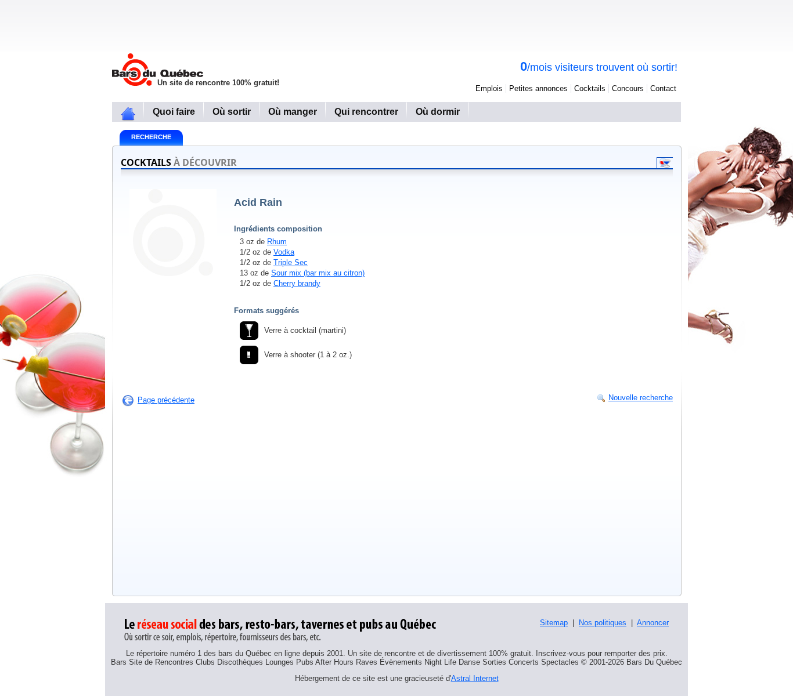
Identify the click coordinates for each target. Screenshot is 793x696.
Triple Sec (290, 262)
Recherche (151, 136)
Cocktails (589, 88)
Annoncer (653, 622)
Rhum (277, 241)
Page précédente (166, 400)
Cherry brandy (296, 283)
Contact (663, 88)
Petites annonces (538, 88)
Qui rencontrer (366, 112)
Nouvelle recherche (640, 397)
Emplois (489, 88)
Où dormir (438, 112)
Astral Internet (475, 678)
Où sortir (231, 112)
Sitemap (554, 622)
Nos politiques (602, 622)
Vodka (283, 252)
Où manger (292, 112)
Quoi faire (174, 112)
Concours (628, 88)
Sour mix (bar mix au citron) (318, 273)
